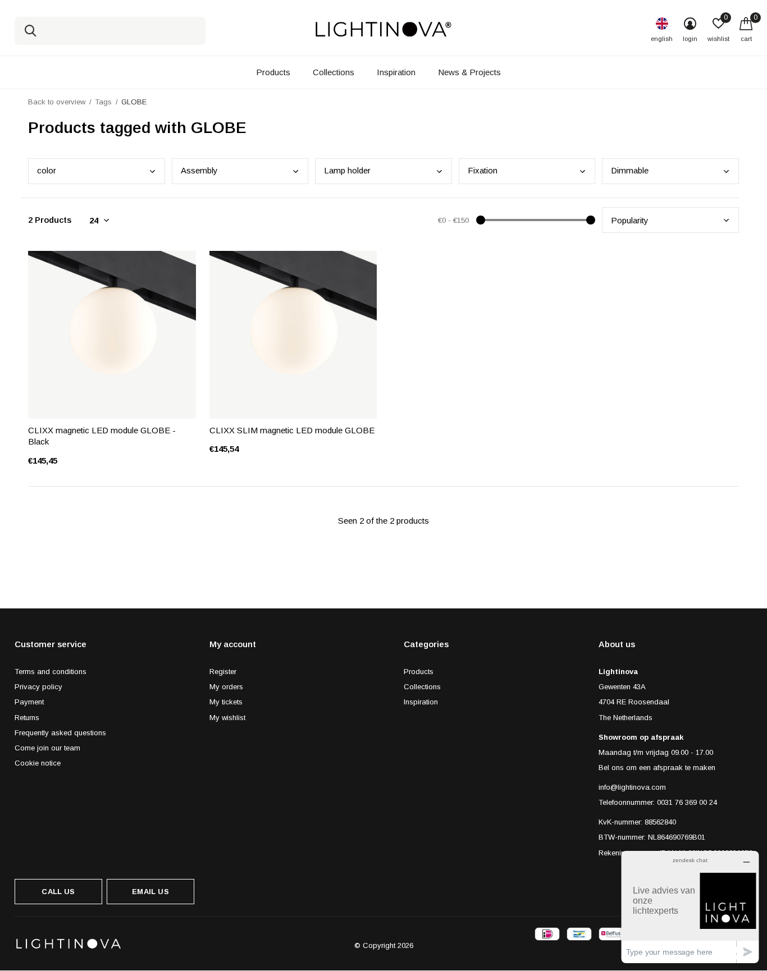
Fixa (482, 170)
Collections (333, 72)
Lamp (347, 170)
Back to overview (56, 102)
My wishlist (227, 717)
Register (222, 671)
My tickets (226, 702)
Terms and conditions (50, 671)
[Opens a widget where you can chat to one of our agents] (690, 906)
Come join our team (47, 748)
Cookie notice (38, 763)
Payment (29, 702)
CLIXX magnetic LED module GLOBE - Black (102, 436)
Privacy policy (38, 687)
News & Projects (469, 72)
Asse (199, 170)
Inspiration (396, 72)
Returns (27, 717)
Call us (58, 891)
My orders (226, 687)
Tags (103, 102)
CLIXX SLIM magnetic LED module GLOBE (292, 430)
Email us (150, 891)
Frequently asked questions (60, 733)
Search (30, 31)
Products (273, 72)
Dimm (630, 170)
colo (46, 170)
